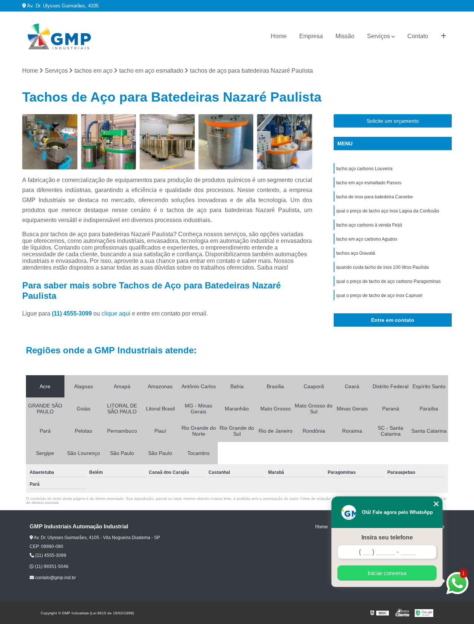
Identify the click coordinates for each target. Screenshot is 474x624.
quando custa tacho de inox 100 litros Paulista (382, 267)
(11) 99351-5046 (51, 566)
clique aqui (115, 313)
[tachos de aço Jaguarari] (108, 141)
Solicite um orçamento (393, 121)
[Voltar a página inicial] (59, 36)
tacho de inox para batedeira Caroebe (374, 196)
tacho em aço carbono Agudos (366, 239)
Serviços (378, 36)
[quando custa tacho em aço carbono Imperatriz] (167, 141)
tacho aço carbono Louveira (364, 168)
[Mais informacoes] (443, 36)
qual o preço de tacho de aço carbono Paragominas (388, 281)
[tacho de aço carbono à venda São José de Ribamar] (284, 141)
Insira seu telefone (387, 537)
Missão (345, 36)
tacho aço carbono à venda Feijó (369, 225)
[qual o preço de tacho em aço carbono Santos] (226, 141)
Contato (417, 36)
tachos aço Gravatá (355, 253)
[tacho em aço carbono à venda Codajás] (49, 141)
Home (279, 36)
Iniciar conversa (387, 573)
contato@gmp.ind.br (55, 577)
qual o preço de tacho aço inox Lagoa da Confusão (387, 211)
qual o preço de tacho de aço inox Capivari (379, 295)
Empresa (311, 36)
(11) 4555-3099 (72, 313)
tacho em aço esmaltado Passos (368, 182)
